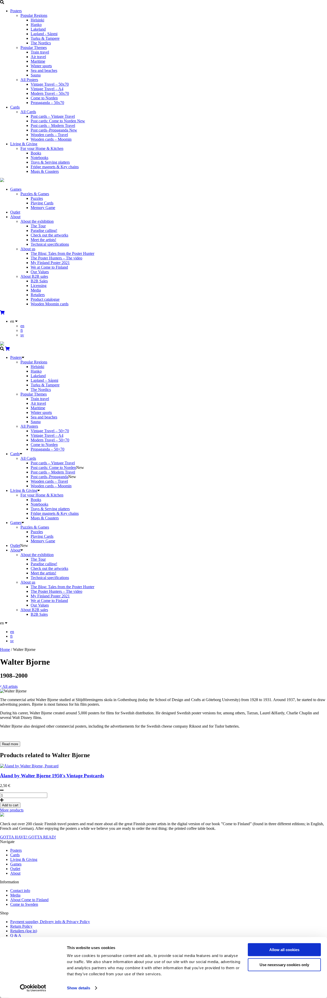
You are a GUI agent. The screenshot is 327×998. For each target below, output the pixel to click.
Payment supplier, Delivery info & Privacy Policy (50, 922)
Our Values (40, 272)
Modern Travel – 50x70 (50, 93)
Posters (16, 11)
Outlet (15, 212)
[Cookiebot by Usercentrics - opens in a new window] (33, 988)
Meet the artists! (43, 240)
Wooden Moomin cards (49, 304)
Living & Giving (23, 144)
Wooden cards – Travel (49, 135)
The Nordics (41, 43)
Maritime (38, 61)
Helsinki (37, 20)
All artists (10, 686)
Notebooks (39, 157)
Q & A (15, 935)
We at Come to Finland (49, 267)
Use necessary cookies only (284, 964)
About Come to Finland (29, 900)
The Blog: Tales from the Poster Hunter (62, 253)
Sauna (36, 75)
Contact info (20, 890)
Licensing (38, 285)
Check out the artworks (49, 235)
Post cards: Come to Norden (58, 121)
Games (15, 189)
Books (36, 153)
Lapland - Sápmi (44, 34)
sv (22, 335)
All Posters (29, 79)
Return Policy (21, 926)
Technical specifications (50, 244)
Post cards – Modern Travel (53, 125)
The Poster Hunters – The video (56, 258)
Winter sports (41, 66)
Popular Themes (33, 47)
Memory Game (43, 207)
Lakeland (38, 29)
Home (5, 649)
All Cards (28, 112)
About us (27, 249)
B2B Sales (39, 281)
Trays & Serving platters (50, 162)
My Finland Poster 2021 (50, 262)
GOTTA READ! (42, 837)
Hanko (36, 24)
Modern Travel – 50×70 (50, 440)
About (15, 217)
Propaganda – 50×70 (47, 449)
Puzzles (37, 198)
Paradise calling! (44, 230)
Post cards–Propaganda (54, 130)
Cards (15, 107)
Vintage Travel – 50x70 (50, 84)
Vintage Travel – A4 (47, 89)
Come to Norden (44, 98)
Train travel (40, 52)
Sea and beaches (44, 70)
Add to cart (10, 805)
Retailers (38, 295)
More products (12, 810)
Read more (10, 744)
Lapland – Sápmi (44, 380)
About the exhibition (37, 221)
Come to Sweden (24, 904)
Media (36, 290)
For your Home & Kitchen (41, 148)
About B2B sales (34, 276)
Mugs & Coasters (45, 171)
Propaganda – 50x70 (47, 102)
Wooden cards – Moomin (51, 139)
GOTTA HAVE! (14, 837)
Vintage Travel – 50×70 (50, 431)
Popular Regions (33, 15)
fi (21, 330)
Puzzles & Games (34, 194)
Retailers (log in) (23, 931)
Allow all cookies (284, 950)
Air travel (38, 57)
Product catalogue (45, 299)
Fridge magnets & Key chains (55, 167)
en (22, 326)
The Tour (38, 226)
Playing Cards (42, 203)
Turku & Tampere (45, 38)
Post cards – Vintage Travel (53, 116)
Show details (78, 988)
